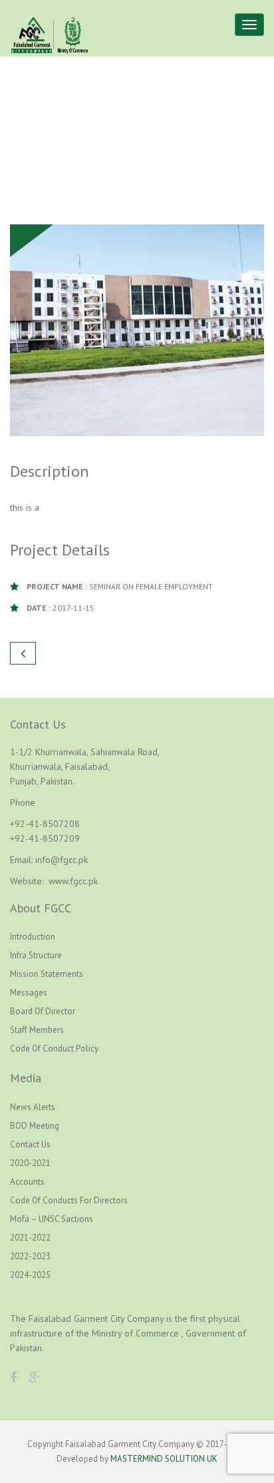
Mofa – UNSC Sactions (51, 1219)
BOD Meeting (34, 1125)
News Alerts (32, 1107)
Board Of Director (42, 1011)
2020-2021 (30, 1163)
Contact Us (30, 1144)
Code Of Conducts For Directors (69, 1200)
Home (114, 131)
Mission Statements (46, 974)
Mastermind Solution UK (163, 1458)
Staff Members (37, 1030)
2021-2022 (30, 1237)
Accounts (27, 1181)
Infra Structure (36, 955)
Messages (28, 992)
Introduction (32, 936)
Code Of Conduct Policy (54, 1048)
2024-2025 (30, 1275)
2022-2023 (30, 1256)
